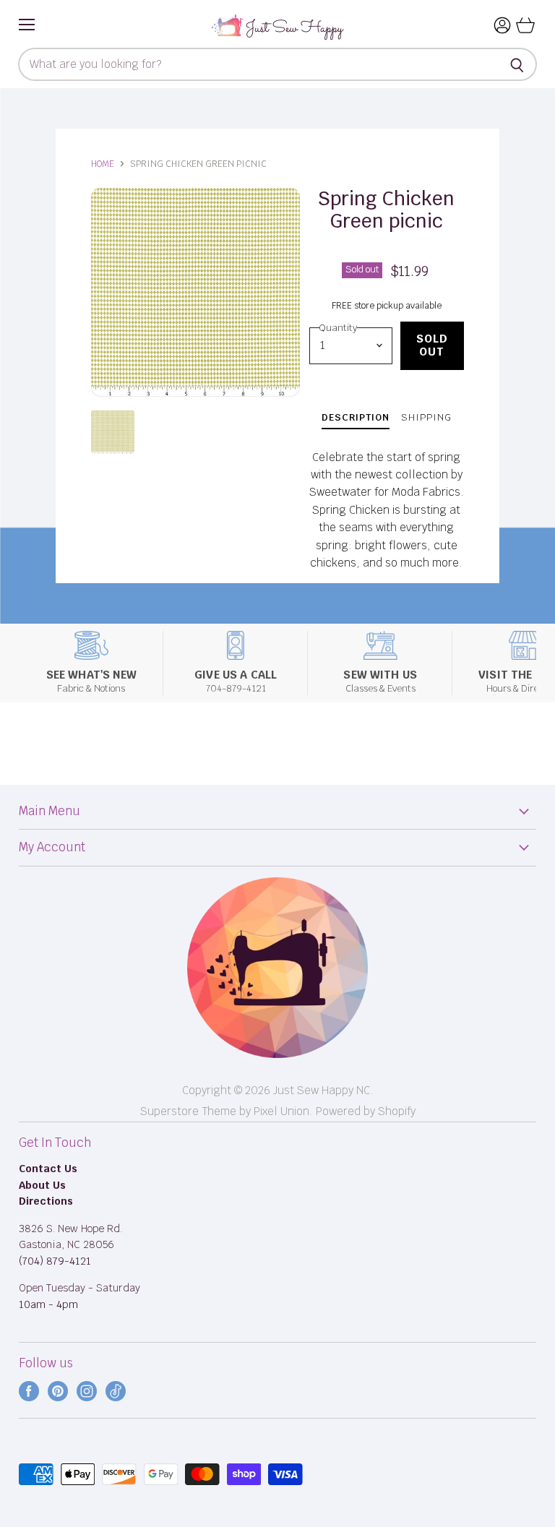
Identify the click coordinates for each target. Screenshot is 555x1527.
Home (102, 164)
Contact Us (48, 1168)
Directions (46, 1201)
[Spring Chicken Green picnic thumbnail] (113, 432)
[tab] (356, 419)
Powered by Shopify (366, 1111)
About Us (42, 1185)
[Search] (518, 64)
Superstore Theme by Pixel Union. (226, 1111)
